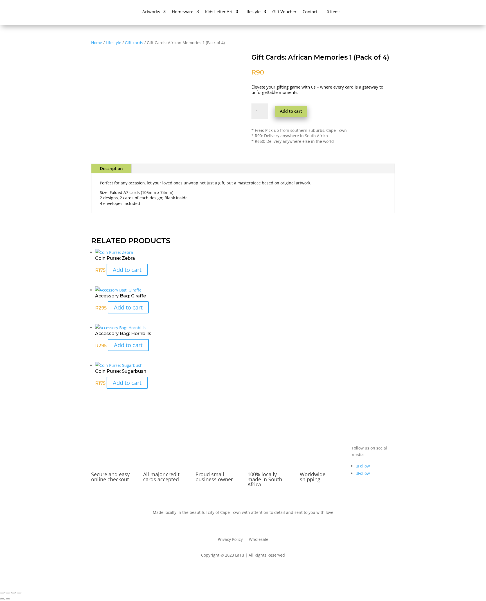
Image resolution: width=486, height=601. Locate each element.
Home (96, 42)
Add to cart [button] (127, 270)
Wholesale (258, 539)
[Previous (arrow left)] (2, 599)
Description (111, 168)
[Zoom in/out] (2, 592)
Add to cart (291, 111)
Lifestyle (113, 42)
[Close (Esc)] (19, 592)
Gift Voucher (284, 11)
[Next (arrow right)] (8, 599)
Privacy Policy (230, 539)
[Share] (13, 592)
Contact (310, 11)
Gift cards (134, 42)
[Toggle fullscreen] (8, 592)
